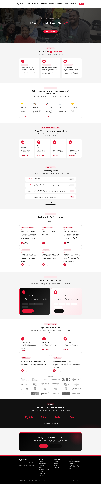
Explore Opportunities (50, 31)
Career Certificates (43, 463)
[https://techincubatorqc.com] (21, 3)
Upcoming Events (50, 202)
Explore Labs (59, 310)
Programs (41, 461)
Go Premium (56, 463)
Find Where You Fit (55, 446)
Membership (41, 465)
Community (41, 475)
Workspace (41, 467)
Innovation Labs (42, 473)
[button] (37, 3)
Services (41, 471)
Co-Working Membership (44, 469)
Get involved (23, 350)
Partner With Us (57, 467)
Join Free (43, 446)
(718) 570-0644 (72, 463)
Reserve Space (57, 465)
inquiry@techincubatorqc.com (74, 461)
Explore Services (27, 310)
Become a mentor (45, 349)
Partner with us (66, 349)
